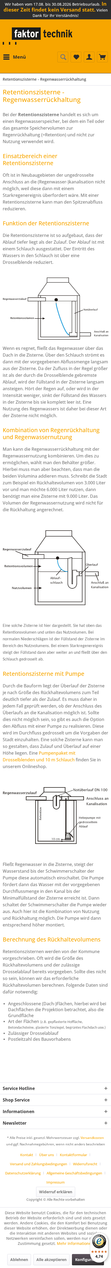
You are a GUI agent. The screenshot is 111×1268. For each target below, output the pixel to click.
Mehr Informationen (75, 1243)
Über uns (46, 1154)
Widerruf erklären (55, 1191)
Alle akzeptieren (51, 1259)
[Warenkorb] (102, 57)
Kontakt (26, 1154)
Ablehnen (19, 1259)
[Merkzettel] (76, 57)
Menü (19, 57)
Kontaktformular (73, 1154)
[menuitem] (14, 57)
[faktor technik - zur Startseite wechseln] (39, 36)
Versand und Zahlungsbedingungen (38, 1164)
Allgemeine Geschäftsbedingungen (74, 1173)
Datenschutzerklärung (23, 1173)
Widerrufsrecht (85, 1164)
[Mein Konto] (89, 57)
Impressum (55, 1182)
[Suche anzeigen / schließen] (62, 57)
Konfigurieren (88, 1259)
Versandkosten (92, 1137)
